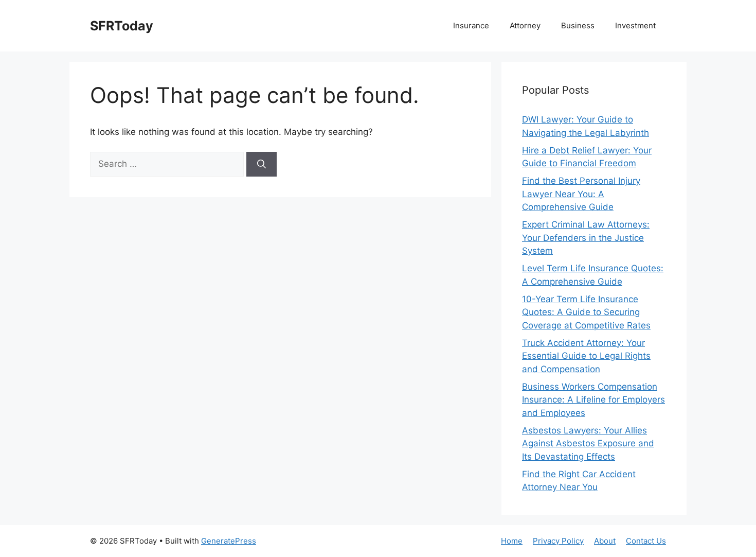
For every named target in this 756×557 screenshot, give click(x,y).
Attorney (525, 25)
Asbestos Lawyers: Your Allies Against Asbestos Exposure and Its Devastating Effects (588, 443)
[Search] (261, 164)
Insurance (471, 25)
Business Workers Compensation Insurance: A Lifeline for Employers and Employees (593, 399)
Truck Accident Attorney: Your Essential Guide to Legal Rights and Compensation (586, 356)
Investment (635, 25)
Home (512, 541)
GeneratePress (228, 541)
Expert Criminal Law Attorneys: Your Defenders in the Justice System (586, 237)
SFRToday (121, 25)
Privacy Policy (558, 541)
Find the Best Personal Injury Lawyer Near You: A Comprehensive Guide (581, 194)
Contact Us (646, 541)
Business (578, 25)
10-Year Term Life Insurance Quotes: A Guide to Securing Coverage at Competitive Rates (586, 312)
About (605, 541)
